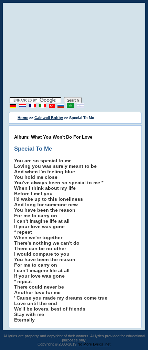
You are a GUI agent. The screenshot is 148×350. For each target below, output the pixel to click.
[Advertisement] (74, 51)
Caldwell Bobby (48, 118)
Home (23, 118)
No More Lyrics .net (93, 344)
